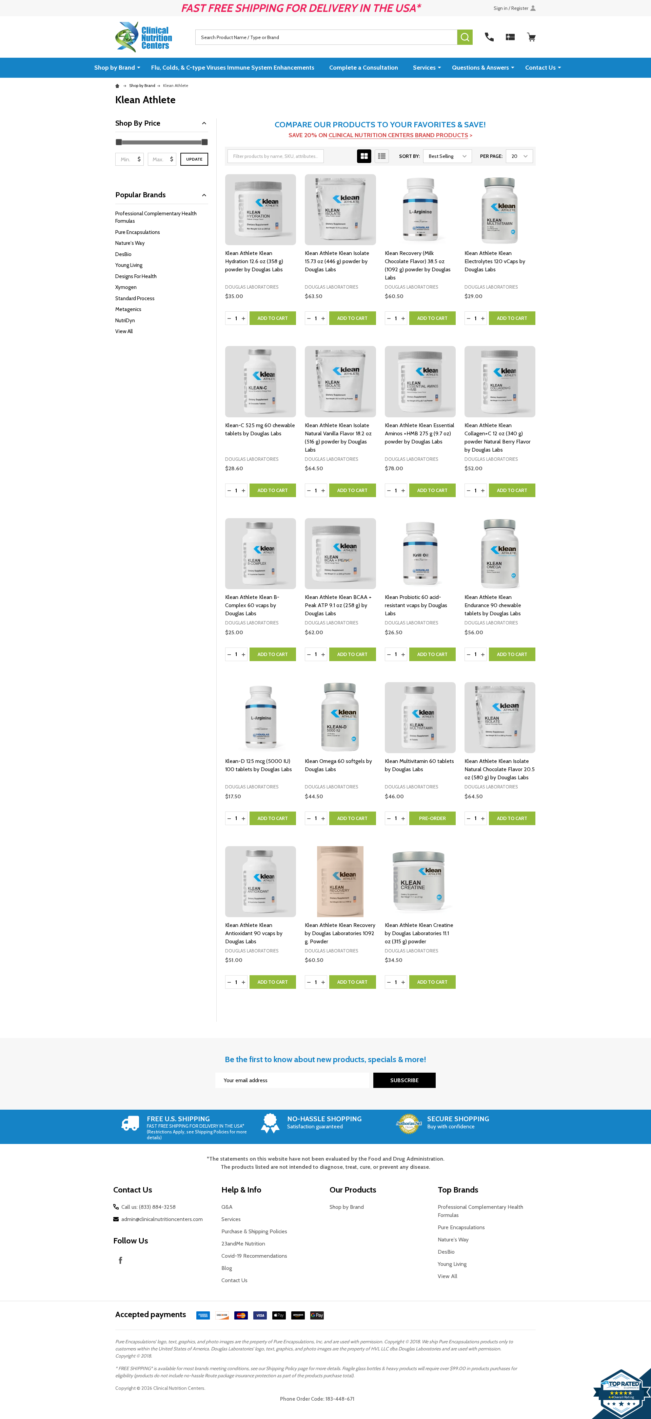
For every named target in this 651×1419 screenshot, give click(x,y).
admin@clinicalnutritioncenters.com (162, 1219)
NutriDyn (125, 320)
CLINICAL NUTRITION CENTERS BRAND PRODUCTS (398, 135)
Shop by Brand (114, 67)
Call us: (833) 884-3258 (148, 1207)
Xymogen (126, 287)
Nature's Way (130, 243)
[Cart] (531, 37)
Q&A (227, 1207)
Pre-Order (432, 818)
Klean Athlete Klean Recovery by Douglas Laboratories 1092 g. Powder (340, 933)
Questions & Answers (480, 67)
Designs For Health (136, 276)
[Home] (118, 85)
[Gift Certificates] (510, 37)
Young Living (128, 265)
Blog (226, 1268)
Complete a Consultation (363, 67)
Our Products (353, 1190)
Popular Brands (140, 194)
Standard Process (135, 298)
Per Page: (491, 156)
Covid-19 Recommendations (254, 1256)
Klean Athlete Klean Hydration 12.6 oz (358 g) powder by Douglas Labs (254, 261)
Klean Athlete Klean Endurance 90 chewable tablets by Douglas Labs (493, 605)
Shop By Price (137, 123)
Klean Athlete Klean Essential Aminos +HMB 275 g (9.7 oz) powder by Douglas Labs (419, 433)
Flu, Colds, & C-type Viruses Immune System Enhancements (232, 67)
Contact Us (540, 67)
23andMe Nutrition (243, 1243)
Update (194, 159)
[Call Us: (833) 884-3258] (489, 37)
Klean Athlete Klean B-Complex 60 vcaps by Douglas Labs (252, 605)
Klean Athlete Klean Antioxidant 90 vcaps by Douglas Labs (253, 933)
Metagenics (128, 309)
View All (124, 331)
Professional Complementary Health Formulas (156, 217)
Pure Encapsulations (137, 232)
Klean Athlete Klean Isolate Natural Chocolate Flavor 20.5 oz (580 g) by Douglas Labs (500, 769)
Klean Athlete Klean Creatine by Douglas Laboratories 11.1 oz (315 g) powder (419, 933)
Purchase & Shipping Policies (254, 1231)
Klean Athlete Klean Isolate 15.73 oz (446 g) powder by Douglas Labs (337, 261)
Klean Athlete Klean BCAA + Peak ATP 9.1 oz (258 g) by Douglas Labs (338, 605)
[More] (138, 67)
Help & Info (241, 1190)
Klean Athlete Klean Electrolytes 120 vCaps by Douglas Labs (495, 261)
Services (424, 67)
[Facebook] (120, 1260)
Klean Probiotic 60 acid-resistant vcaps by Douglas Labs (416, 605)
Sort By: (409, 156)
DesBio (123, 254)
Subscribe (404, 1080)
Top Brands (458, 1190)
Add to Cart (273, 318)
